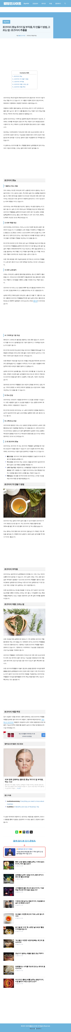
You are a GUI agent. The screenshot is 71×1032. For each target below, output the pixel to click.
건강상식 (35, 3)
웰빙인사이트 (21, 35)
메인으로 (32, 1028)
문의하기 (58, 3)
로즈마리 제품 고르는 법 (20, 84)
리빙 (50, 3)
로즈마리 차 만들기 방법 (20, 79)
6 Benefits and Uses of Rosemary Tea (26, 807)
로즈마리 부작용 (18, 81)
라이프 (44, 3)
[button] (65, 3)
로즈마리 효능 (17, 76)
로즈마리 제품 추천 (18, 87)
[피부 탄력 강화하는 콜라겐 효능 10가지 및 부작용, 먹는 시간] (24, 769)
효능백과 (26, 3)
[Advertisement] (24, 56)
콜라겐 (35, 301)
